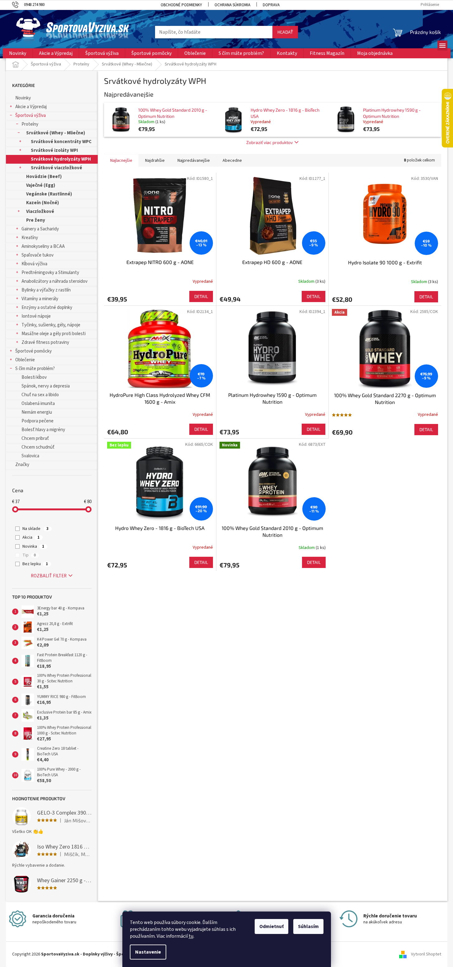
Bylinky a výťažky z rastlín (46, 290)
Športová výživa (30, 115)
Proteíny (29, 124)
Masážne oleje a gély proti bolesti (53, 333)
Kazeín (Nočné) (42, 203)
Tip (29, 555)
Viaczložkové (40, 211)
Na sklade (35, 529)
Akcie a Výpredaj (31, 106)
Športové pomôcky (33, 351)
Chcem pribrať (35, 438)
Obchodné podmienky (181, 5)
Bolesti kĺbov (34, 377)
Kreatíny (29, 237)
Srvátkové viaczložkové (56, 168)
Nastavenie (148, 952)
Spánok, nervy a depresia (45, 386)
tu (191, 936)
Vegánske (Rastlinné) (49, 194)
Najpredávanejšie (193, 160)
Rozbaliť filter (49, 576)
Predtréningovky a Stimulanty (50, 272)
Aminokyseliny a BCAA (43, 246)
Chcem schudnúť (37, 447)
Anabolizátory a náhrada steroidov (54, 281)
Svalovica (30, 456)
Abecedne (232, 160)
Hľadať (285, 32)
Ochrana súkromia (232, 5)
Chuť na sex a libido (40, 395)
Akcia (31, 537)
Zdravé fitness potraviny (45, 342)
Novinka (33, 546)
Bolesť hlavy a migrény (43, 429)
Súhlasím (308, 926)
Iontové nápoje (36, 316)
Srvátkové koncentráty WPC (61, 141)
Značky (22, 464)
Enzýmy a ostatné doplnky (46, 307)
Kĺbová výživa (34, 264)
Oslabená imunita (38, 403)
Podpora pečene (37, 421)
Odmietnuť (271, 926)
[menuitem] (17, 53)
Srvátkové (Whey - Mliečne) (55, 133)
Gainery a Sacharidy (40, 229)
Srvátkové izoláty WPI (54, 150)
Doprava (271, 5)
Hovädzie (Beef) (44, 176)
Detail (201, 296)
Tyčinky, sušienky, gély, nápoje (50, 325)
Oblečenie (25, 360)
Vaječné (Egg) (40, 185)
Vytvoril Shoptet (426, 954)
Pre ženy (35, 220)
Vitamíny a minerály (39, 299)
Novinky (23, 98)
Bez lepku (35, 564)
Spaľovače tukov (37, 255)
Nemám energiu (36, 412)
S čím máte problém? (35, 368)
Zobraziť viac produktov (269, 142)
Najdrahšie (155, 160)
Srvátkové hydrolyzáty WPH (61, 159)
